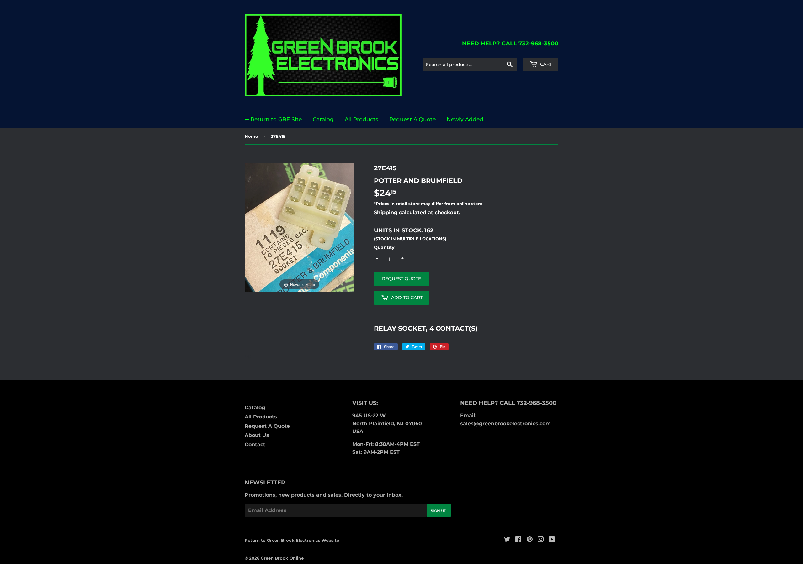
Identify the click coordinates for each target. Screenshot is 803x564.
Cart (545, 64)
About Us (257, 435)
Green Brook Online (282, 558)
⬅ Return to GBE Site (273, 119)
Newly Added (465, 119)
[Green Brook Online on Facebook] (518, 540)
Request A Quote (412, 119)
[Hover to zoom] (299, 227)
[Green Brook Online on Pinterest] (529, 540)
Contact (255, 445)
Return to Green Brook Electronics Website (292, 540)
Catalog (323, 119)
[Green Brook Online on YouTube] (552, 540)
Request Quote (401, 279)
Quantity (384, 247)
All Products (361, 119)
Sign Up (439, 510)
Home (251, 136)
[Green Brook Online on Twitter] (507, 540)
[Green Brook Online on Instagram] (541, 540)
